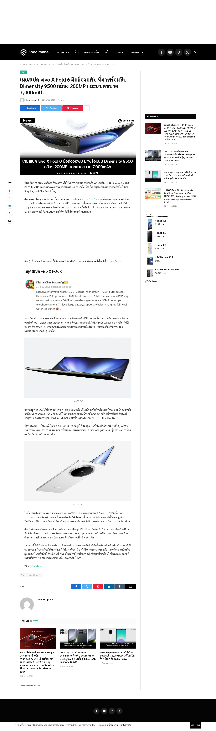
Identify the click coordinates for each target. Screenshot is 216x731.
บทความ (120, 52)
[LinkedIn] (9, 205)
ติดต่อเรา (137, 52)
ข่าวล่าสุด (63, 52)
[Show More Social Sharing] (87, 108)
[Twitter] (9, 198)
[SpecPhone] (34, 52)
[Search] (194, 52)
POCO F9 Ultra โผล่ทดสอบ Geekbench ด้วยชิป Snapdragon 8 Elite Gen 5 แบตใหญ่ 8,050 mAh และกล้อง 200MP (78, 657)
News (23, 72)
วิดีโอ (107, 52)
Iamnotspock (34, 100)
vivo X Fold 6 (88, 199)
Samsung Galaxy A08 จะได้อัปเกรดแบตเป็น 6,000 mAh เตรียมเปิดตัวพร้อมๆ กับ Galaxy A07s (117, 655)
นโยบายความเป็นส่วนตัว (120, 724)
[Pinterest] (9, 213)
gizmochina (36, 565)
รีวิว (76, 52)
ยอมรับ (195, 725)
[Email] (9, 220)
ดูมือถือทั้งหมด (151, 281)
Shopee (110, 261)
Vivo (23, 575)
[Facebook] (9, 190)
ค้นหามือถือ (91, 52)
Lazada (119, 261)
